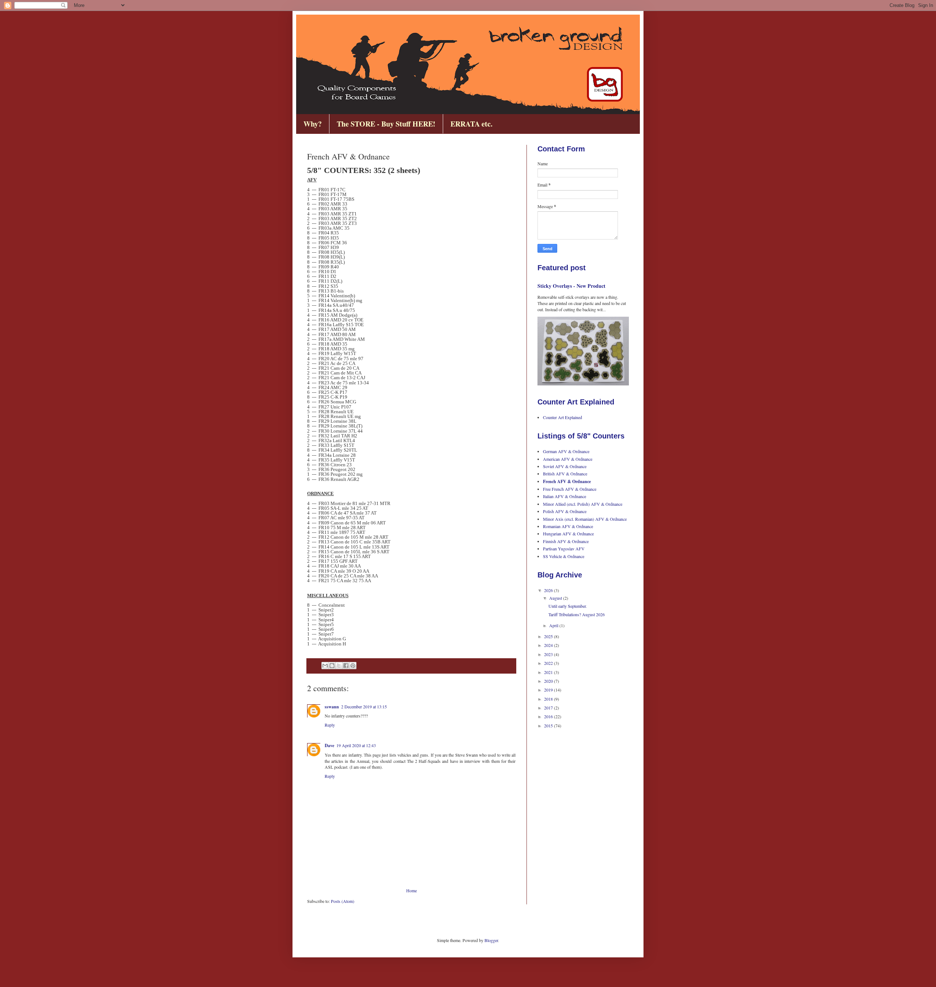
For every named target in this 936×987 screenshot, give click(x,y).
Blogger (491, 940)
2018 (549, 699)
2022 (549, 663)
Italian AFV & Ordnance (564, 496)
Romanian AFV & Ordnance (568, 526)
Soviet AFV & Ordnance (564, 466)
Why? (312, 123)
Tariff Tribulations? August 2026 (576, 614)
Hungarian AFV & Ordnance (568, 533)
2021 (549, 672)
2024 (549, 645)
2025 (549, 636)
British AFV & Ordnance (565, 473)
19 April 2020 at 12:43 (356, 745)
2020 (549, 681)
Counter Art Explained (562, 417)
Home (411, 890)
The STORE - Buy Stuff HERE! (386, 123)
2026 (549, 590)
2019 (549, 690)
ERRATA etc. (471, 123)
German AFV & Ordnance (566, 451)
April (554, 625)
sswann (332, 707)
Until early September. (567, 606)
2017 (549, 708)
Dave (329, 745)
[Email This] (325, 665)
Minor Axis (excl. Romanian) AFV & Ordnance (585, 519)
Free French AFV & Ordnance (569, 489)
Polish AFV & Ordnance (564, 511)
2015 (549, 725)
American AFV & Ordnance (567, 459)
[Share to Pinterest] (352, 665)
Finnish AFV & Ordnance (566, 541)
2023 (549, 654)
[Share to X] (339, 665)
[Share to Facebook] (346, 665)
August (556, 598)
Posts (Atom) (342, 901)
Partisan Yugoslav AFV (564, 548)
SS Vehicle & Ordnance (563, 556)
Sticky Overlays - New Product (571, 286)
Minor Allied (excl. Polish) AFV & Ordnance (582, 504)
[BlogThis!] (332, 665)
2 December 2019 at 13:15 (364, 706)
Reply (330, 725)
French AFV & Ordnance (567, 481)
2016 (549, 716)
